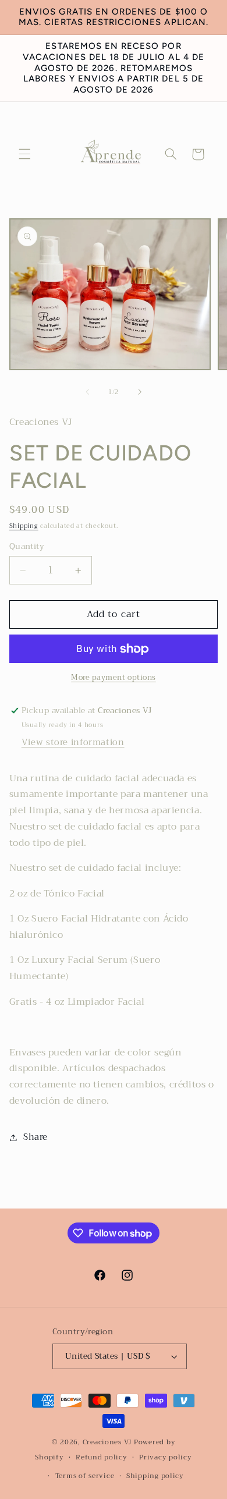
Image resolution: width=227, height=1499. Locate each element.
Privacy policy (165, 1457)
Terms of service (85, 1476)
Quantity (26, 546)
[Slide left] (87, 392)
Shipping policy (155, 1476)
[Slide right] (139, 392)
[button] (24, 154)
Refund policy (101, 1457)
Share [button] (35, 1136)
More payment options (113, 677)
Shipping (23, 525)
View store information (73, 742)
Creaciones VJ (107, 1442)
